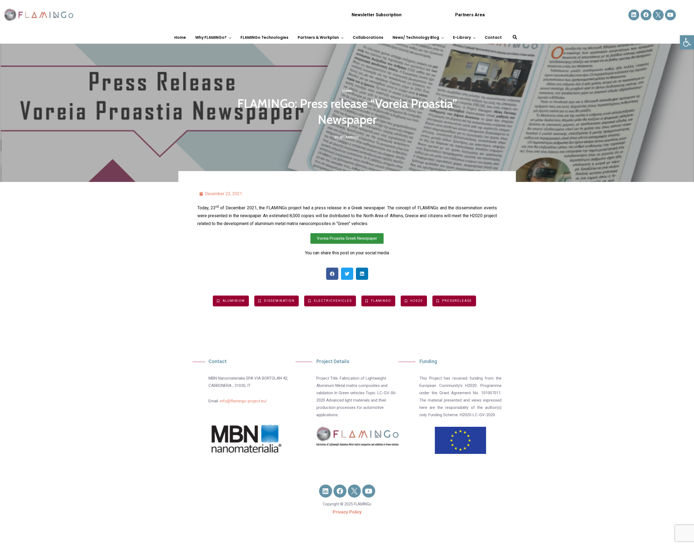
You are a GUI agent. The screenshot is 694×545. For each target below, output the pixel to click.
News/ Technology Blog (416, 37)
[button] (687, 42)
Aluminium (234, 301)
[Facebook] (646, 14)
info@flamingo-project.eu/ (243, 401)
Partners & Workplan (318, 37)
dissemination (279, 301)
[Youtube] (670, 14)
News (347, 91)
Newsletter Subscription (376, 14)
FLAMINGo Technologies (264, 37)
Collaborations (368, 37)
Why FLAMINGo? (211, 37)
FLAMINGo (381, 301)
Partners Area (470, 14)
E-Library (462, 37)
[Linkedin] (633, 14)
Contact (493, 37)
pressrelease (457, 301)
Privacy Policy (347, 512)
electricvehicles (333, 301)
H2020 (416, 301)
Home (180, 37)
